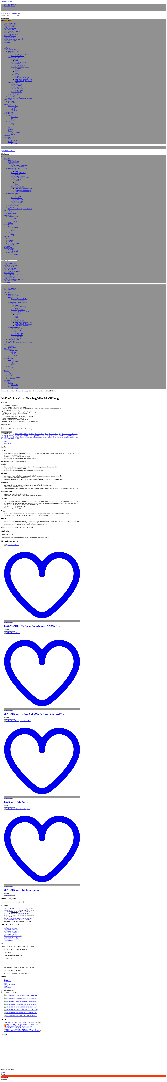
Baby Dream (7, 99)
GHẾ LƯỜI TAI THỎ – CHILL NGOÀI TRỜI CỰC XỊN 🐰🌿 (22, 1022)
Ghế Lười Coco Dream (17, 56)
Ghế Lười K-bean (16, 68)
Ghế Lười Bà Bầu (9, 29)
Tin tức (6, 983)
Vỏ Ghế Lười (11, 96)
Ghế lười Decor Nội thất (11, 937)
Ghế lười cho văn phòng (11, 929)
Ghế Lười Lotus (15, 74)
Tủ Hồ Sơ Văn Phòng (14, 132)
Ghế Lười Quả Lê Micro (18, 65)
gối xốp (17, 438)
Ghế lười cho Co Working (11, 931)
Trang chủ (3, 391)
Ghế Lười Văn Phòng (10, 37)
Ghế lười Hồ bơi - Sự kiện (11, 939)
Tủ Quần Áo (11, 134)
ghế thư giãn (36, 437)
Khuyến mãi (7, 981)
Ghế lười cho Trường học (11, 932)
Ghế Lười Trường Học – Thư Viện (13, 39)
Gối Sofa (10, 112)
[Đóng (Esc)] (6, 1079)
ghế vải (50, 437)
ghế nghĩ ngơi (28, 437)
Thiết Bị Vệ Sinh (9, 137)
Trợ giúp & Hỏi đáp (9, 984)
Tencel (13, 120)
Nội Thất (6, 126)
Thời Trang (7, 42)
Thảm (9, 128)
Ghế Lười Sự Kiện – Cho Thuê (12, 34)
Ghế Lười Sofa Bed (16, 92)
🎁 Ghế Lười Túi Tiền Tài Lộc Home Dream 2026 (18, 1026)
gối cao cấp (56, 437)
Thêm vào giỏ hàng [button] (9, 631)
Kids (9, 121)
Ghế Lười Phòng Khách (10, 25)
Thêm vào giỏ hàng (6, 432)
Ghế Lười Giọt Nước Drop (18, 62)
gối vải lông (11, 438)
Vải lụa (13, 118)
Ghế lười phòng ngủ (64, 435)
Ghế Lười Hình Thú (13, 51)
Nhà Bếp (10, 138)
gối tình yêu (4, 438)
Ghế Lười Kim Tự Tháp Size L (23, 81)
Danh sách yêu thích (9, 6)
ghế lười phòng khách (52, 435)
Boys (12, 123)
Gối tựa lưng (14, 110)
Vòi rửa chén (14, 140)
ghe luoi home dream (39, 435)
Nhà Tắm (10, 142)
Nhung (16, 73)
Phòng (9, 391)
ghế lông (6, 435)
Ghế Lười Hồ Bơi (9, 33)
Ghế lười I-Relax (15, 63)
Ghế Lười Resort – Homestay (12, 31)
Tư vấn (6, 986)
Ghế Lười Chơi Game (10, 28)
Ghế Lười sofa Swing (17, 90)
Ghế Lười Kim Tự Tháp (18, 76)
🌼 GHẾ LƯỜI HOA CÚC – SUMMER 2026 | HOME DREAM (22, 1024)
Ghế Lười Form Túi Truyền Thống (17, 57)
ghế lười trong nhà (9, 437)
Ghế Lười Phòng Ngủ (10, 23)
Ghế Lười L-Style (16, 85)
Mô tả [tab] (5, 441)
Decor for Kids (12, 103)
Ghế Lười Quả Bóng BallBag (19, 54)
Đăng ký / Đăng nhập (10, 4)
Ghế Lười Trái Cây (13, 49)
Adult (9, 115)
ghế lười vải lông (19, 437)
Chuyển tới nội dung (6, 1)
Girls (12, 124)
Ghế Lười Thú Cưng (10, 40)
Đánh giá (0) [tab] (7, 443)
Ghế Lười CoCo (15, 59)
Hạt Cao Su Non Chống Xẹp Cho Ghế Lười (20, 98)
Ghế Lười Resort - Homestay (20, 391)
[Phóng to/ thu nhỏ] (1, 1079)
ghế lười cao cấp (18, 435)
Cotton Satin (14, 117)
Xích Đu (10, 131)
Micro (16, 71)
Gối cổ (13, 109)
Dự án (6, 980)
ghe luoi (11, 435)
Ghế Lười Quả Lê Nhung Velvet (20, 67)
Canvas (17, 70)
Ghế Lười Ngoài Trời (13, 95)
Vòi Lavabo (14, 143)
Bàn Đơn (10, 129)
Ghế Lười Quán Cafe (10, 36)
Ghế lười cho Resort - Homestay (13, 936)
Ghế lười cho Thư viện (10, 934)
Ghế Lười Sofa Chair (17, 88)
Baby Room (11, 101)
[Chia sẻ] (5, 1079)
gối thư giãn (74, 437)
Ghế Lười (7, 48)
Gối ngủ (13, 107)
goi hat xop (62, 437)
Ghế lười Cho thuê (9, 940)
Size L (16, 60)
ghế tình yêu (43, 437)
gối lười (68, 437)
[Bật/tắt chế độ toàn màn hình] (3, 1079)
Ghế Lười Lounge (16, 93)
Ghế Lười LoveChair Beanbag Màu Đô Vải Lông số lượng (17, 429)
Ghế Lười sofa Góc (16, 87)
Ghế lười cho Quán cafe (10, 928)
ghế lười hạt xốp (28, 435)
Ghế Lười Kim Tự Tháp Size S (23, 78)
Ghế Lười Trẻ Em (9, 26)
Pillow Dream (8, 104)
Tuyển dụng (7, 987)
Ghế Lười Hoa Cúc (16, 84)
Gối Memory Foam (13, 106)
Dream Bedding (8, 113)
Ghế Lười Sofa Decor (14, 82)
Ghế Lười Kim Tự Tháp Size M (23, 79)
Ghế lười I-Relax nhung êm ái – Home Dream (16, 1027)
